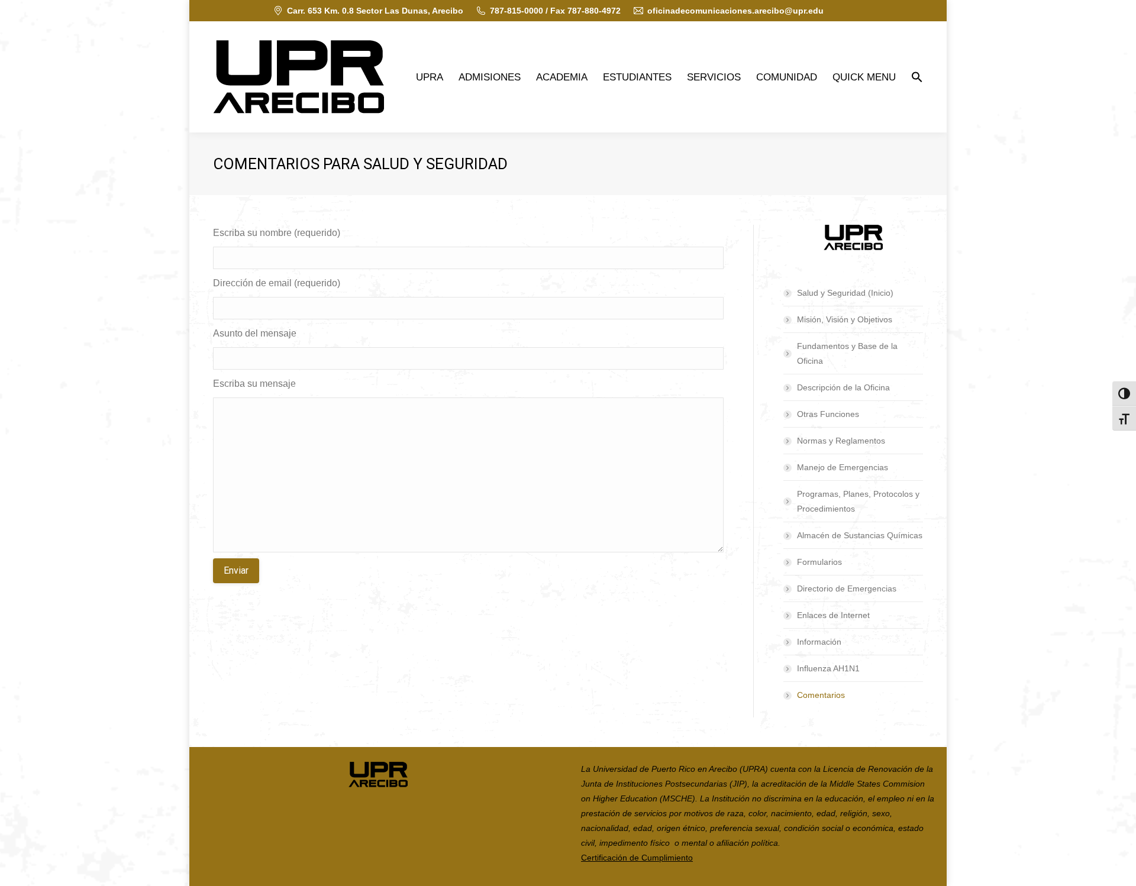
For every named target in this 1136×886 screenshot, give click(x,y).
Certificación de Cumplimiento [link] (637, 857)
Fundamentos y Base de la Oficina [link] (847, 353)
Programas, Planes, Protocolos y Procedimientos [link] (858, 501)
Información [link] (819, 641)
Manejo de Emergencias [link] (842, 467)
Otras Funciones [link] (828, 414)
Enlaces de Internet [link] (833, 615)
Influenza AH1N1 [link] (828, 668)
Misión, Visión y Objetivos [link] (844, 319)
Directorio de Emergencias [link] (846, 588)
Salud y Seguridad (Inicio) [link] (845, 293)
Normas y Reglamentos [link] (841, 440)
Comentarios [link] (821, 695)
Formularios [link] (819, 562)
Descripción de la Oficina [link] (843, 387)
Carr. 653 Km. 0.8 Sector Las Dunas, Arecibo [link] (375, 10)
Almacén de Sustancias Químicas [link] (859, 535)
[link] (298, 76)
